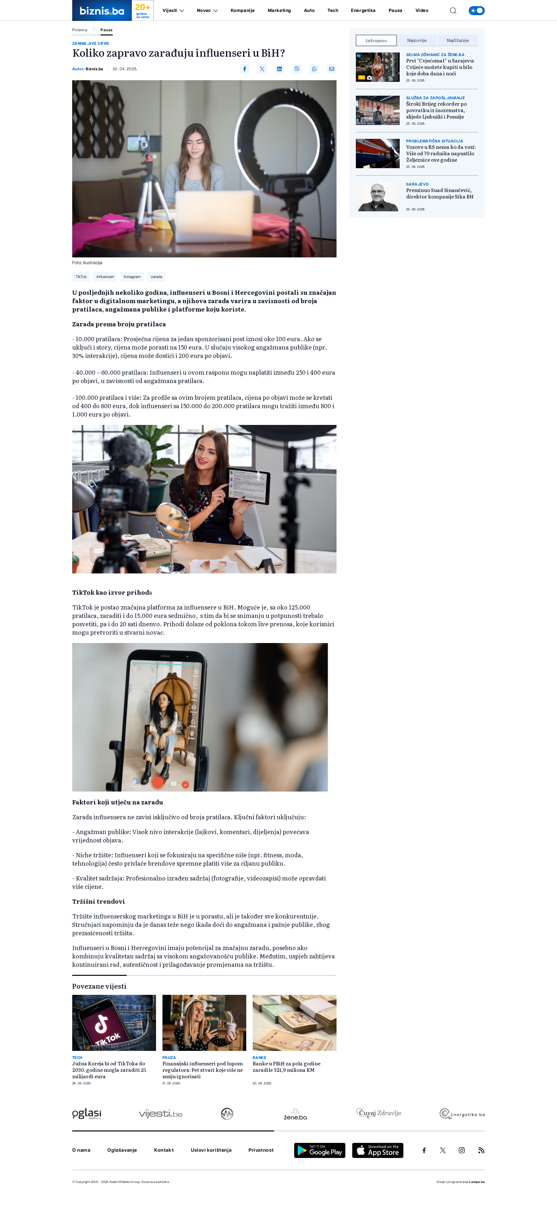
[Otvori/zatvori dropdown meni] (180, 10)
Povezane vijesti (99, 986)
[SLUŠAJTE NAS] (227, 1114)
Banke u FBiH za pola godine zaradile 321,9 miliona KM (286, 1066)
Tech (332, 10)
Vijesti (169, 10)
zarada (156, 277)
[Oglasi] (86, 1113)
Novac (204, 10)
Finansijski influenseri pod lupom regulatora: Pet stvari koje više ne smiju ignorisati (202, 1070)
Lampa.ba (477, 1182)
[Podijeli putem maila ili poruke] (332, 69)
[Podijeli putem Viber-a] (297, 69)
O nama (81, 1150)
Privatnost (261, 1150)
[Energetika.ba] (462, 1113)
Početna (79, 30)
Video (422, 10)
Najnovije (417, 40)
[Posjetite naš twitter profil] (443, 1150)
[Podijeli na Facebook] (244, 69)
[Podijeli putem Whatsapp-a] (314, 69)
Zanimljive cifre (90, 43)
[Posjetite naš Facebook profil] (424, 1150)
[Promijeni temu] (477, 10)
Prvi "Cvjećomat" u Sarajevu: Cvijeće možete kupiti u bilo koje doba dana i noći (440, 67)
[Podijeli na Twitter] (262, 69)
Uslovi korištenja (211, 1150)
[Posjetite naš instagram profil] (461, 1150)
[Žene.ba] (295, 1113)
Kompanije (243, 10)
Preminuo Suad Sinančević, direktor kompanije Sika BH (440, 193)
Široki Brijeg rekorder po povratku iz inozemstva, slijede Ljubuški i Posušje (436, 110)
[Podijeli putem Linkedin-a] (279, 69)
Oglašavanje (122, 1150)
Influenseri (105, 277)
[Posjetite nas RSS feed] (481, 1150)
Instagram (132, 277)
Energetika (363, 10)
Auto (309, 10)
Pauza (396, 10)
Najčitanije (458, 40)
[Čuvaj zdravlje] (379, 1113)
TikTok (81, 277)
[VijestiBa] (160, 1113)
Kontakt (164, 1150)
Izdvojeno (376, 40)
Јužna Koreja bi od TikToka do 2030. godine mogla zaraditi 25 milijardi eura (109, 1070)
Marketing (279, 10)
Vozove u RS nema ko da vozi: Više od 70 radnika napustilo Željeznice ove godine (441, 153)
